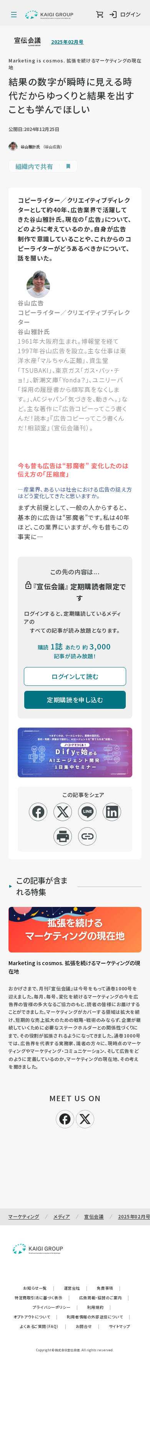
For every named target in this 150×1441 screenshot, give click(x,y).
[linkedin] (112, 811)
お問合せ (88, 1326)
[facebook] (38, 811)
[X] (85, 1118)
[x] (63, 811)
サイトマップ (119, 1326)
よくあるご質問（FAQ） (43, 1326)
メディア (61, 1216)
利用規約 (99, 1307)
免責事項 (109, 1288)
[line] (87, 811)
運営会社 (76, 1288)
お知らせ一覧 (38, 1288)
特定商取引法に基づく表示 (42, 1297)
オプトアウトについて (35, 1317)
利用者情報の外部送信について (98, 1317)
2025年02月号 (67, 42)
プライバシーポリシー (55, 1307)
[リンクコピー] (87, 836)
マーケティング (23, 1216)
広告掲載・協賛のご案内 (104, 1297)
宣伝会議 (94, 1216)
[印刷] (63, 836)
